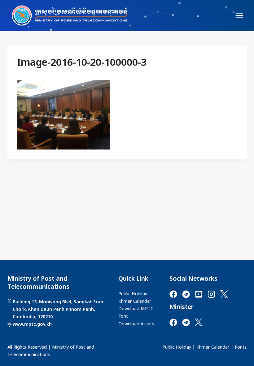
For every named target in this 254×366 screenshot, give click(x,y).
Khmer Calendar (213, 347)
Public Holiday (176, 347)
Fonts (241, 347)
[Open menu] (239, 15)
